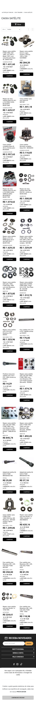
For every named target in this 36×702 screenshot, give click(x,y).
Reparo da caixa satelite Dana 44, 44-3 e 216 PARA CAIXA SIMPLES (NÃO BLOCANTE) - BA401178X (9, 193)
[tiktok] (21, 664)
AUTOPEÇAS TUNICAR (7, 12)
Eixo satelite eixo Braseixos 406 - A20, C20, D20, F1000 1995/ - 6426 (26, 609)
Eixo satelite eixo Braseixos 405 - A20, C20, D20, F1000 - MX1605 (9, 565)
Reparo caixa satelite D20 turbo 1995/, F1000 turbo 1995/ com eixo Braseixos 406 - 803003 (9, 285)
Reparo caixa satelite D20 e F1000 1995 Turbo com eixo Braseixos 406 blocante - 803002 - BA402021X (26, 427)
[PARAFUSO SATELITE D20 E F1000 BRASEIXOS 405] (9, 462)
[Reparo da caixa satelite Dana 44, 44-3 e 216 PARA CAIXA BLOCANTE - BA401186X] (9, 89)
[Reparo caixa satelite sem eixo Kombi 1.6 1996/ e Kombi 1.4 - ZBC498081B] (26, 505)
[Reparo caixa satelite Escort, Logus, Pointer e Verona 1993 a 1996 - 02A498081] (26, 41)
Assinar (29, 643)
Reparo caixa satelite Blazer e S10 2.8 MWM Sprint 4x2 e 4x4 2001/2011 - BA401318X (9, 240)
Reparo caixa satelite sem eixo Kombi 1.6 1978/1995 (9, 608)
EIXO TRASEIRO (18, 12)
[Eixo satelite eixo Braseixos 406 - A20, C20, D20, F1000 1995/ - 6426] (26, 596)
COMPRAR (9, 76)
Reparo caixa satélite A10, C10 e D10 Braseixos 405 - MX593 (9, 332)
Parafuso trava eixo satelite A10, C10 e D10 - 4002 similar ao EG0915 (9, 376)
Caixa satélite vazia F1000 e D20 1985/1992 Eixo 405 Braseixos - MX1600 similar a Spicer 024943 (9, 519)
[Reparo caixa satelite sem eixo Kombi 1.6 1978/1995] (9, 596)
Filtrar (19, 24)
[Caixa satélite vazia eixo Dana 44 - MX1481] (26, 89)
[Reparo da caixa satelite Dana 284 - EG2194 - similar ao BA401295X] (26, 179)
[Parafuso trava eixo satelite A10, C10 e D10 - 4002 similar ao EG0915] (9, 364)
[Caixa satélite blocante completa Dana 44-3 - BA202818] (26, 134)
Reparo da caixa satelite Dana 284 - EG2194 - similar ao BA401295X (26, 191)
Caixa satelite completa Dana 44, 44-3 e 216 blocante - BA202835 (9, 147)
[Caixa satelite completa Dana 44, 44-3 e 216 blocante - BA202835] (9, 134)
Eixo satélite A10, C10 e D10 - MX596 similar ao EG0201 (26, 331)
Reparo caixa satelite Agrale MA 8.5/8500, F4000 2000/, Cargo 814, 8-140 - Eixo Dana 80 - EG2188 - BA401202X (26, 286)
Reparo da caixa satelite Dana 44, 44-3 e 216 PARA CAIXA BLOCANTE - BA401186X (9, 102)
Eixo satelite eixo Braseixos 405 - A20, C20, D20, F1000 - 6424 (26, 565)
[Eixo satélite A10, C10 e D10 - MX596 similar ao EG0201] (26, 320)
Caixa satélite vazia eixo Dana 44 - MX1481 (26, 100)
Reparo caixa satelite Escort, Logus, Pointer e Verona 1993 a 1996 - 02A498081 (26, 54)
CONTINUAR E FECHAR (18, 697)
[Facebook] (13, 664)
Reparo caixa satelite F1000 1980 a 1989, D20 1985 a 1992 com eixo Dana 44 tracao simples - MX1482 (26, 240)
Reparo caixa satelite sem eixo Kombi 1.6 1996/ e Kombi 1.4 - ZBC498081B (26, 517)
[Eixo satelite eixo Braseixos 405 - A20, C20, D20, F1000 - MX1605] (9, 552)
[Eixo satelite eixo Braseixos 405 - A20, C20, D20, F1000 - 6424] (26, 552)
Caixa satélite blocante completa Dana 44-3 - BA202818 (26, 146)
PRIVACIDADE (21, 691)
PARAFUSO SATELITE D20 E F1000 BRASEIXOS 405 (9, 473)
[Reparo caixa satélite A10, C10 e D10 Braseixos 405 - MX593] (9, 320)
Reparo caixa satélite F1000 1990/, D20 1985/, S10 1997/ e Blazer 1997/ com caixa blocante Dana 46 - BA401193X (9, 55)
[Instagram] (17, 664)
